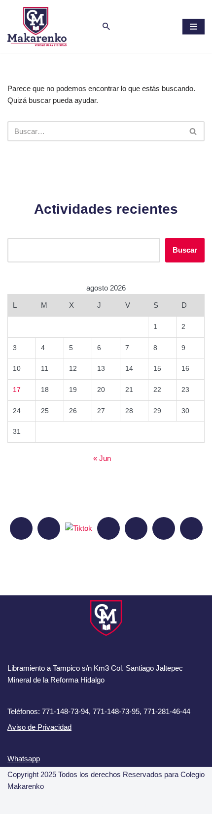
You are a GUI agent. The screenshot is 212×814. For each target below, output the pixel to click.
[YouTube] (108, 528)
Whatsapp (23, 758)
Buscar (185, 250)
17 (17, 389)
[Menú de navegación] (193, 26)
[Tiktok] (79, 527)
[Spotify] (136, 528)
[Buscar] (106, 26)
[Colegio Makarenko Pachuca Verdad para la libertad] (37, 26)
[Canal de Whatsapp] (163, 528)
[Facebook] (21, 528)
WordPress (149, 804)
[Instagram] (48, 528)
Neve (53, 804)
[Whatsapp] (191, 528)
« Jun (102, 458)
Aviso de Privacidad (39, 727)
